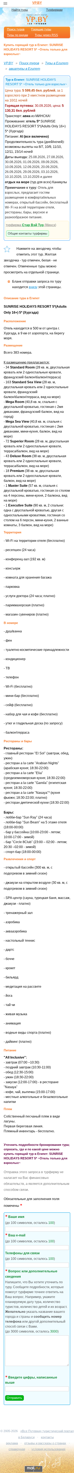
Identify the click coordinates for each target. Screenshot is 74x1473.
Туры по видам (17, 35)
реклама (12, 1443)
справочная (17, 1449)
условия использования (48, 1449)
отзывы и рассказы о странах (45, 1443)
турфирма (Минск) (31, 225)
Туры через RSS (46, 35)
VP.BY (37, 3)
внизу (33, 287)
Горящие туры (41, 29)
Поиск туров (15, 29)
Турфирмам (54, 10)
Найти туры (20, 10)
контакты (47, 1437)
